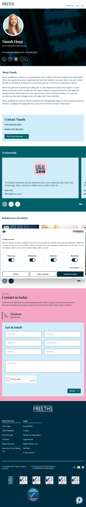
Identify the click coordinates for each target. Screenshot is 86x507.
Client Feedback (8, 431)
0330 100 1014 (15, 317)
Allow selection (43, 274)
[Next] (11, 204)
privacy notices (49, 468)
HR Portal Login (7, 435)
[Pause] (17, 204)
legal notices (38, 468)
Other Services (8, 421)
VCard (24, 59)
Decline (15, 274)
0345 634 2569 (12, 52)
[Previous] (4, 204)
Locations (5, 439)
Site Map (26, 448)
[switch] (32, 260)
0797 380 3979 (31, 52)
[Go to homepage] (8, 5)
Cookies (26, 431)
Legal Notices (28, 439)
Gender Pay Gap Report (32, 435)
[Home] (43, 411)
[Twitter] (74, 467)
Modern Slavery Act (30, 444)
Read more (9, 190)
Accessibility (28, 426)
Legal (25, 421)
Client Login (6, 426)
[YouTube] (78, 467)
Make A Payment (8, 444)
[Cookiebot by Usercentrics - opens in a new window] (74, 231)
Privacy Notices (28, 453)
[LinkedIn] (83, 467)
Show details (74, 268)
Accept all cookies (70, 274)
